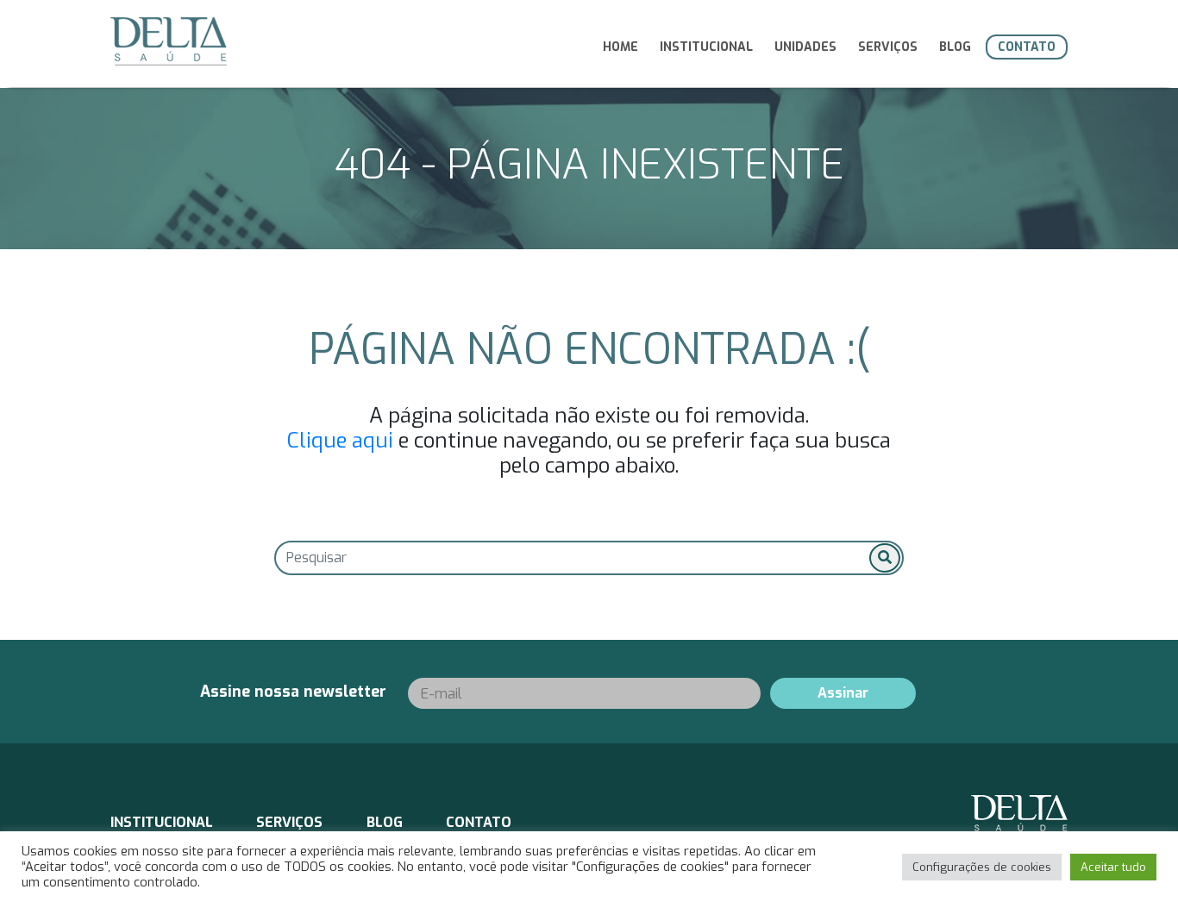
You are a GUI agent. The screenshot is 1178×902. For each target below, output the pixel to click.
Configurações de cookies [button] (981, 867)
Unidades (805, 47)
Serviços (888, 47)
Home (620, 47)
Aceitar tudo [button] (1113, 867)
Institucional (706, 47)
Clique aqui (340, 440)
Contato (1027, 47)
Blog (955, 47)
